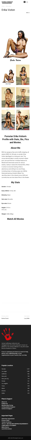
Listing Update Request (8, 407)
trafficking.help (13, 353)
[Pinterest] (10, 16)
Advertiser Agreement (8, 418)
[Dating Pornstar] (7, 2)
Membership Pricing (7, 405)
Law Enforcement (7, 429)
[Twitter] (6, 16)
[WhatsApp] (14, 16)
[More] (18, 16)
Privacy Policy (5, 420)
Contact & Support (7, 408)
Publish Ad (5, 403)
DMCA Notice (5, 427)
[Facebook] (3, 16)
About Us (4, 402)
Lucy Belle (26, 318)
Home (3, 6)
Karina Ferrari (5, 318)
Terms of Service (6, 422)
